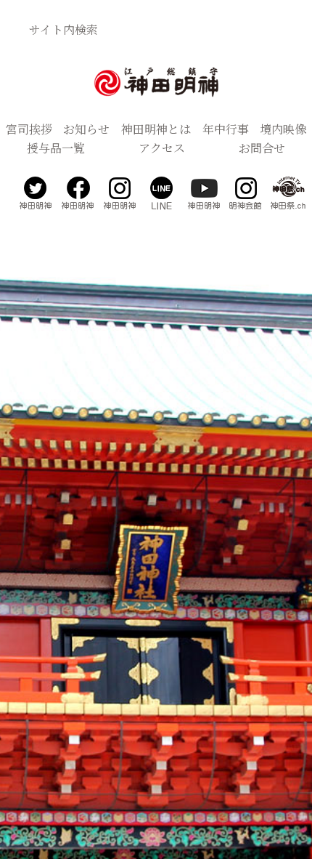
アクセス (162, 148)
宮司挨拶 (29, 129)
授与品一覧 (56, 148)
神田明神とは (156, 129)
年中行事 (225, 129)
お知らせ (86, 129)
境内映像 (283, 129)
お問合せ (262, 148)
